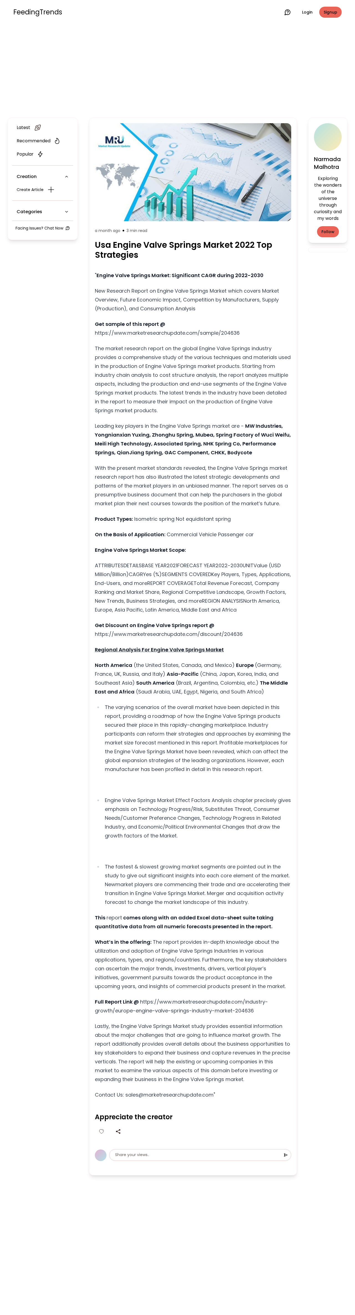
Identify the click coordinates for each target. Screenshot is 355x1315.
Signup (330, 12)
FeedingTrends (37, 12)
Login (307, 12)
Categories (29, 211)
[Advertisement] (177, 70)
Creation (27, 176)
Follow (327, 231)
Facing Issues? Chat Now (39, 228)
